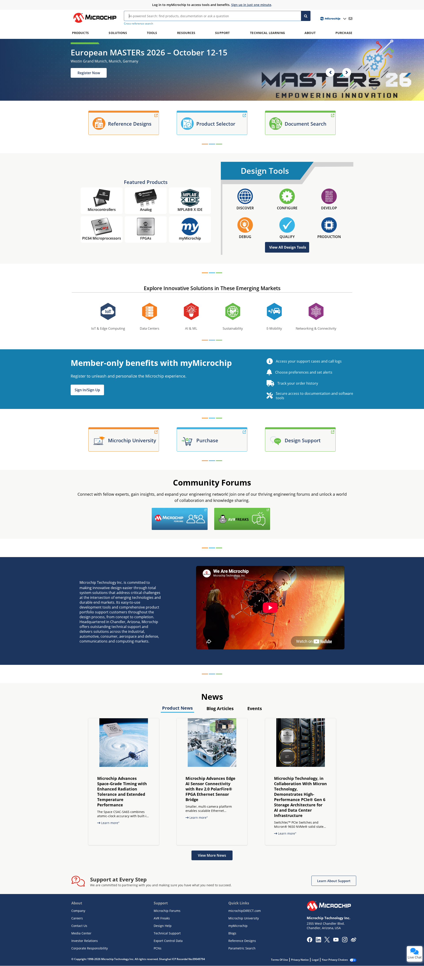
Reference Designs (242, 941)
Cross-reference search (138, 23)
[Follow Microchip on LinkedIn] (318, 941)
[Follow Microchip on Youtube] (336, 940)
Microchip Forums (167, 911)
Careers (77, 918)
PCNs (157, 948)
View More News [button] (212, 855)
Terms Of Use (279, 960)
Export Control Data (168, 941)
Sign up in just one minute (251, 5)
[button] (87, 390)
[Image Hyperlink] (95, 23)
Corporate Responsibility (89, 948)
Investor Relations (84, 941)
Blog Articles (220, 708)
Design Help (163, 926)
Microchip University (243, 918)
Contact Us (79, 926)
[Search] (305, 16)
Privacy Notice (300, 960)
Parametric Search (242, 948)
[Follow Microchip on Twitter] (327, 941)
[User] (333, 18)
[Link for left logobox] (209, 510)
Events (254, 708)
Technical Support (167, 933)
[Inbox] (350, 18)
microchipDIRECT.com (244, 911)
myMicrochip (238, 926)
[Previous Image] (330, 72)
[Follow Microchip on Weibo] (353, 940)
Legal (315, 960)
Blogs (232, 933)
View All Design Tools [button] (287, 247)
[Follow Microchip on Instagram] (344, 941)
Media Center (81, 933)
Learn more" (109, 823)
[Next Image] (346, 72)
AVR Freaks (162, 918)
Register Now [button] (89, 72)
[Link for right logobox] (271, 510)
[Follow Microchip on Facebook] (309, 941)
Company (78, 911)
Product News (177, 708)
